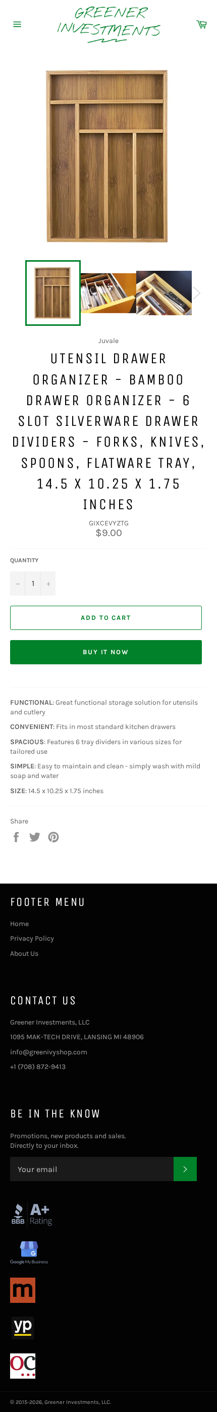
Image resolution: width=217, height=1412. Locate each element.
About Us (24, 953)
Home (19, 923)
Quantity (24, 560)
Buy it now (106, 652)
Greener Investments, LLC (77, 1402)
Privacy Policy (32, 938)
